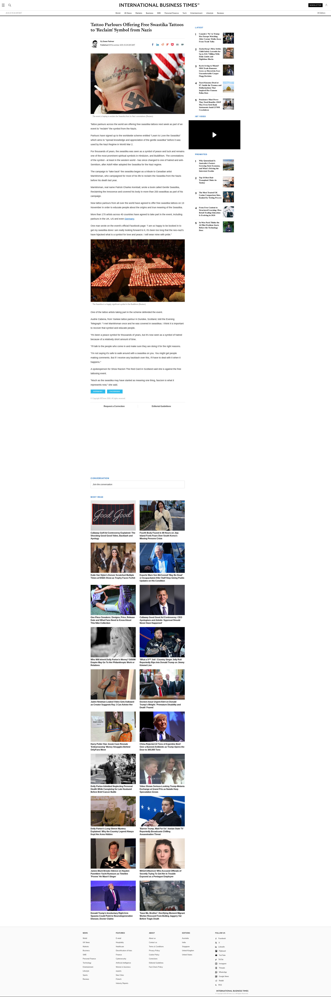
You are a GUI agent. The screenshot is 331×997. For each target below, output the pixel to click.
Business (149, 13)
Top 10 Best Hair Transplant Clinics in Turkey (207, 180)
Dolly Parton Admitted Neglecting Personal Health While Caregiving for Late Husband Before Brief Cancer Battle (112, 789)
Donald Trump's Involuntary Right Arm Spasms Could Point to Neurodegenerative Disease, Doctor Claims (112, 916)
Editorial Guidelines (161, 406)
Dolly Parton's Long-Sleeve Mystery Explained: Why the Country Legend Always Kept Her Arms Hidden (112, 831)
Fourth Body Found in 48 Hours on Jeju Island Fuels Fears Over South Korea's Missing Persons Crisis (159, 536)
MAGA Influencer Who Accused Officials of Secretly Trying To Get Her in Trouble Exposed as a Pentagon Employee (160, 874)
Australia (185, 938)
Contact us (153, 942)
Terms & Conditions (156, 947)
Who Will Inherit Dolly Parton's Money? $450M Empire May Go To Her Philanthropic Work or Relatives (113, 662)
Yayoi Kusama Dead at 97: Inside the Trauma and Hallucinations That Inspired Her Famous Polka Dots (210, 88)
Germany (129, 219)
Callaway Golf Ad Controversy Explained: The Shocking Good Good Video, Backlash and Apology (113, 536)
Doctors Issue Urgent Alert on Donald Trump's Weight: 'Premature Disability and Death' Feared (160, 705)
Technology (87, 963)
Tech (185, 13)
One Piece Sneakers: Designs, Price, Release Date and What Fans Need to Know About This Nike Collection (113, 620)
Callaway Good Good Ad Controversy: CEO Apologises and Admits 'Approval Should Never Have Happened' (161, 620)
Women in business (123, 967)
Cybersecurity (121, 959)
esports (118, 971)
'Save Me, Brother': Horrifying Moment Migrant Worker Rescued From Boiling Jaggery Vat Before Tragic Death (162, 916)
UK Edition (321, 13)
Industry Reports (122, 983)
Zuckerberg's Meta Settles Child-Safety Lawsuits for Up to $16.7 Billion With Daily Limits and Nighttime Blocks (210, 54)
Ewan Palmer (108, 41)
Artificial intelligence (123, 963)
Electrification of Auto (124, 951)
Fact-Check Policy (156, 967)
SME (159, 13)
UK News (128, 13)
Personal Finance (172, 13)
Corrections (153, 959)
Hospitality (120, 942)
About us (152, 938)
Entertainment (196, 13)
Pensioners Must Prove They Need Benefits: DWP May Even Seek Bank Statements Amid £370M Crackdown (210, 105)
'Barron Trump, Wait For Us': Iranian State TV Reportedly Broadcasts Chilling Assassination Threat (161, 831)
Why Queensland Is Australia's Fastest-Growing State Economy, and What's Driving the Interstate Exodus (209, 166)
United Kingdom (188, 951)
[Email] (177, 44)
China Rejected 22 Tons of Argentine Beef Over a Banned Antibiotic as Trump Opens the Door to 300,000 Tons (162, 747)
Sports (85, 975)
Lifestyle (209, 13)
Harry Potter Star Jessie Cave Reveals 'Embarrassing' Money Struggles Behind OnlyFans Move (110, 747)
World (117, 13)
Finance (119, 955)
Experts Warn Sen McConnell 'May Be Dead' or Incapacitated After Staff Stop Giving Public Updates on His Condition (162, 578)
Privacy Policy (154, 951)
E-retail (118, 938)
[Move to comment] (182, 44)
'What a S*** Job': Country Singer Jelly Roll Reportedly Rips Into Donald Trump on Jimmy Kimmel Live (162, 662)
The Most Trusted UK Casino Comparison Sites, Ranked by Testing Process (210, 195)
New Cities (120, 975)
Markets (139, 13)
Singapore (186, 947)
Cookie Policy (154, 955)
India (184, 942)
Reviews (220, 13)
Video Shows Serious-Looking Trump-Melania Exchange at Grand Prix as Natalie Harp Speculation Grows (162, 789)
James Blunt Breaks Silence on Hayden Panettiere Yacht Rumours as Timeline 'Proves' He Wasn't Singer (110, 874)
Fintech (118, 979)
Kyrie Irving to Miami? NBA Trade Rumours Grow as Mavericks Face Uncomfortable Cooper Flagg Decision (209, 71)
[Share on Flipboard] (167, 44)
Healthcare (120, 947)
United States (187, 955)
